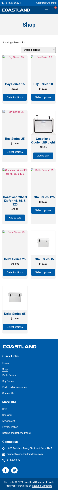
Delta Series (9, 375)
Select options (15, 97)
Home (5, 363)
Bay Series (8, 381)
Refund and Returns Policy (16, 433)
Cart (4, 409)
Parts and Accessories (14, 387)
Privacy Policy (10, 427)
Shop (5, 369)
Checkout (7, 415)
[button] (46, 10)
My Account (8, 421)
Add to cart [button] (43, 155)
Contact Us (8, 393)
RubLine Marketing (42, 485)
